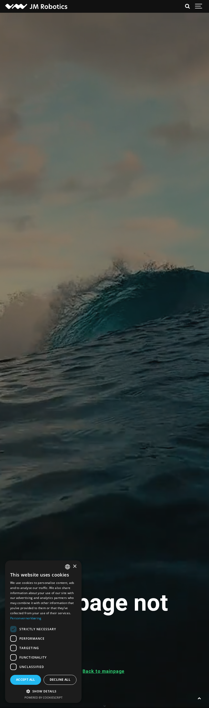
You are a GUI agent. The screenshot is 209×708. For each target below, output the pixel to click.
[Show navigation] (199, 6)
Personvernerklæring (26, 618)
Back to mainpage (103, 671)
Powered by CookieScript (43, 697)
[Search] (187, 6)
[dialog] (43, 631)
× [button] (74, 566)
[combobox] (67, 566)
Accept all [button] (25, 679)
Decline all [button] (60, 679)
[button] (43, 691)
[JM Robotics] (36, 6)
